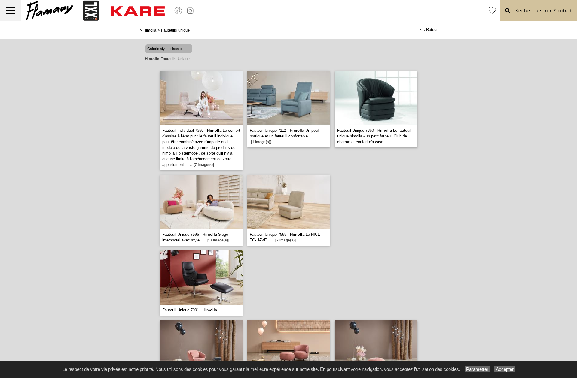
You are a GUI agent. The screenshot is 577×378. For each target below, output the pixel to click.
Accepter (505, 369)
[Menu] (10, 10)
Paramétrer (477, 369)
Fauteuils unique (175, 30)
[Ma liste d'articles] (492, 10)
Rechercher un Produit (541, 11)
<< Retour (429, 29)
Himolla (149, 30)
